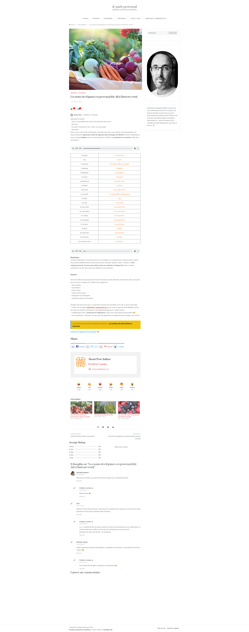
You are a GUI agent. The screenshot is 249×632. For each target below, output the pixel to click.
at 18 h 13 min (83, 490)
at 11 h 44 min (83, 523)
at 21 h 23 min (80, 474)
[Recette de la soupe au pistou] (105, 407)
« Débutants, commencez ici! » (97, 307)
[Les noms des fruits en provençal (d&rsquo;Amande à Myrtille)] (129, 407)
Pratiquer (121, 18)
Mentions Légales (173, 628)
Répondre (79, 481)
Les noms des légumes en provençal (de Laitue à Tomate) (124, 437)
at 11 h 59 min (80, 544)
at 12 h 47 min (83, 562)
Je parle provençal (124, 7)
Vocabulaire (82, 93)
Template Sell (107, 630)
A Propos (96, 18)
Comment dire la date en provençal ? (83, 436)
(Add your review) (121, 447)
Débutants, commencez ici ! (156, 18)
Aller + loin (135, 18)
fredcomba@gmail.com (100, 369)
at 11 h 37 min (80, 505)
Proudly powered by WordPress (80, 630)
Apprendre (108, 18)
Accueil (85, 18)
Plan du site (161, 628)
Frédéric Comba (77, 101)
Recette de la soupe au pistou (103, 415)
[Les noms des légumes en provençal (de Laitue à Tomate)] (81, 407)
